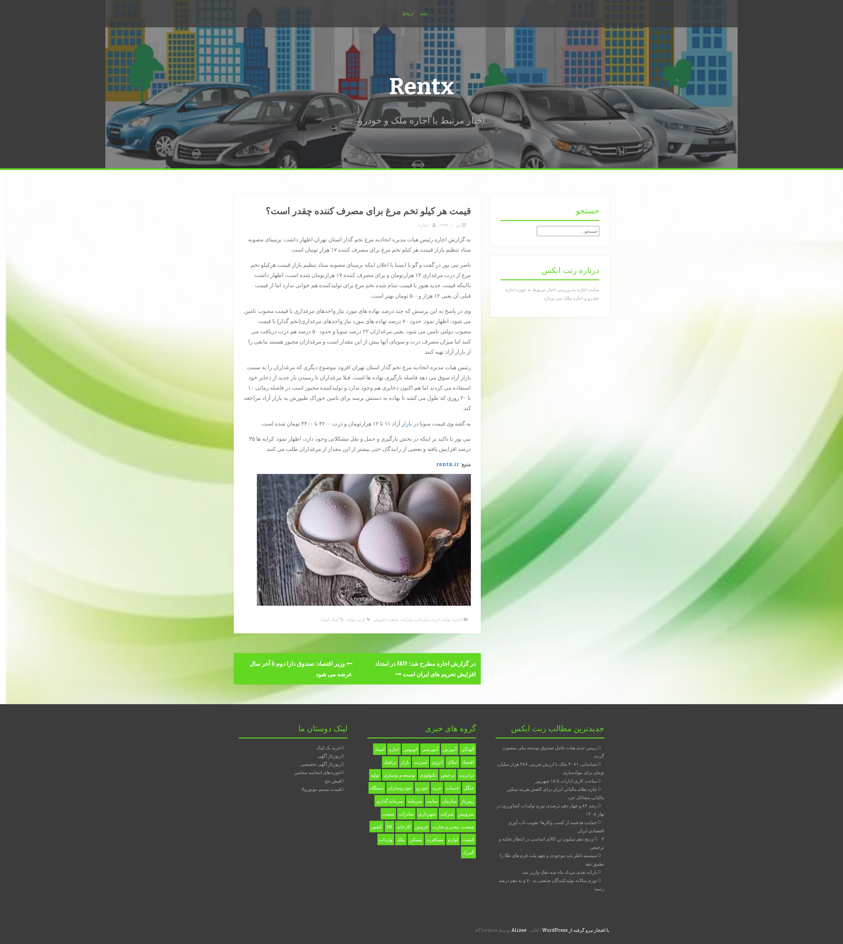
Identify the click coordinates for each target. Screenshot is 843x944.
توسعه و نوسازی (399, 775)
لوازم (453, 839)
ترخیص (448, 775)
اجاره (423, 225)
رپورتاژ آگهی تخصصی (320, 764)
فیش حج (333, 781)
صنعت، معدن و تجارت (453, 826)
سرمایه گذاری (389, 801)
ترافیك (390, 762)
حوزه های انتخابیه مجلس (317, 772)
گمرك (468, 852)
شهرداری (427, 814)
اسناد (380, 749)
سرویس (466, 814)
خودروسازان (400, 788)
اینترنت (420, 762)
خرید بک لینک (328, 747)
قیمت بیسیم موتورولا (321, 789)
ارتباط (408, 13)
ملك (401, 839)
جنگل (469, 788)
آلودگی (467, 749)
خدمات (452, 788)
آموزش (450, 749)
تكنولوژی (428, 775)
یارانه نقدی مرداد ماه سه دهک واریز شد (559, 872)
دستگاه (377, 788)
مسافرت (435, 839)
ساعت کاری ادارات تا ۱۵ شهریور (566, 781)
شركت (447, 814)
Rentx (421, 86)
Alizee (519, 930)
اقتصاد (468, 762)
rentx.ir (447, 464)
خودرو (422, 788)
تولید (446, 619)
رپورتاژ (467, 801)
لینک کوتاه (330, 619)
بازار (407, 423)
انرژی (437, 762)
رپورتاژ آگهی (329, 756)
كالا (389, 826)
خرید (435, 619)
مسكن (415, 839)
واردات (386, 839)
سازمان (422, 619)
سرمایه (415, 801)
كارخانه (404, 826)
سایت (432, 801)
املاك (452, 762)
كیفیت (468, 839)
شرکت (407, 619)
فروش (379, 619)
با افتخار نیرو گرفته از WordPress (575, 930)
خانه (424, 13)
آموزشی (430, 749)
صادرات (406, 814)
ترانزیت (466, 775)
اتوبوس (410, 749)
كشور (376, 826)
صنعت (392, 619)
